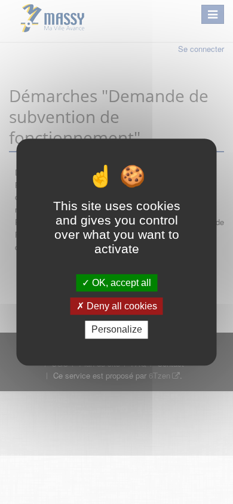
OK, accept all (120, 283)
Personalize (116, 330)
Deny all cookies (120, 306)
